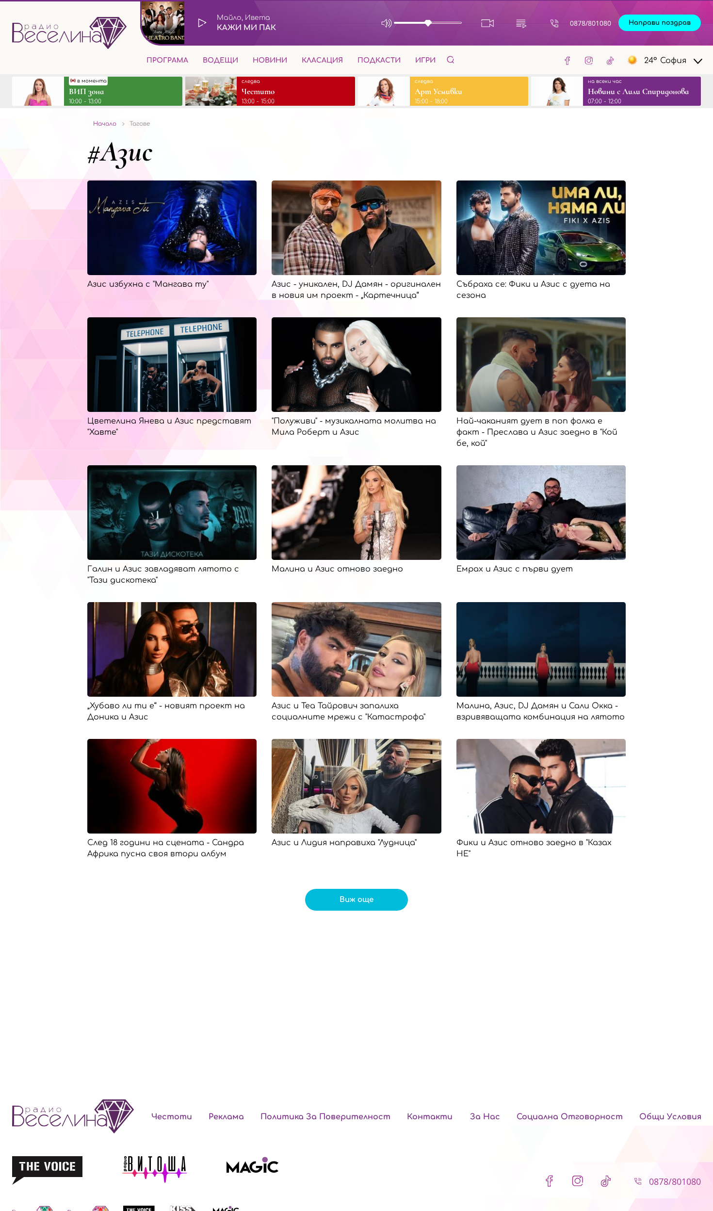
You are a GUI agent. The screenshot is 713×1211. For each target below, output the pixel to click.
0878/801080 (590, 23)
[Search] (450, 59)
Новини (270, 60)
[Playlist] (521, 23)
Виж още (356, 900)
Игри (425, 60)
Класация (322, 60)
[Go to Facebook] (567, 60)
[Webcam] (487, 23)
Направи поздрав (660, 22)
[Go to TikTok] (610, 60)
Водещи (220, 60)
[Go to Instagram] (589, 60)
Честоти (171, 1117)
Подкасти (379, 60)
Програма (167, 60)
